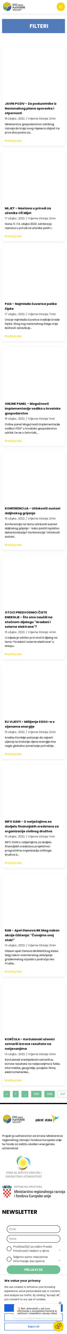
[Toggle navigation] (61, 6)
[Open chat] (58, 1326)
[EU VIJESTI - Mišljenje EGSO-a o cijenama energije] (33, 690)
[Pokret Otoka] (14, 6)
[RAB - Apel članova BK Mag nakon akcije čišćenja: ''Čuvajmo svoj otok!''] (33, 899)
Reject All (33, 1326)
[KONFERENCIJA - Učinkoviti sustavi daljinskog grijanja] (33, 477)
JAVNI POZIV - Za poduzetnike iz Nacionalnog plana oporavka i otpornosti (31, 108)
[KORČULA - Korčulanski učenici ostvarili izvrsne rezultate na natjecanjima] (33, 1008)
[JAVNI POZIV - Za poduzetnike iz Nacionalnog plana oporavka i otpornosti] (33, 72)
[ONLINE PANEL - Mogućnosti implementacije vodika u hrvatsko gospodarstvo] (33, 372)
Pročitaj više (13, 141)
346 (49, 1094)
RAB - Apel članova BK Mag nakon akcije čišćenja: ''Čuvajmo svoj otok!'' (32, 935)
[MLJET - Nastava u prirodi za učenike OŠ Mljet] (33, 177)
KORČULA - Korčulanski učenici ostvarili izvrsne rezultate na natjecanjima (30, 1044)
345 (36, 1094)
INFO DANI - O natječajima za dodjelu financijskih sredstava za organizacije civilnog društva (32, 826)
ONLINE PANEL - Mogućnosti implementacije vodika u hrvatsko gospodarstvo (33, 408)
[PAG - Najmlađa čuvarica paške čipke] (33, 273)
